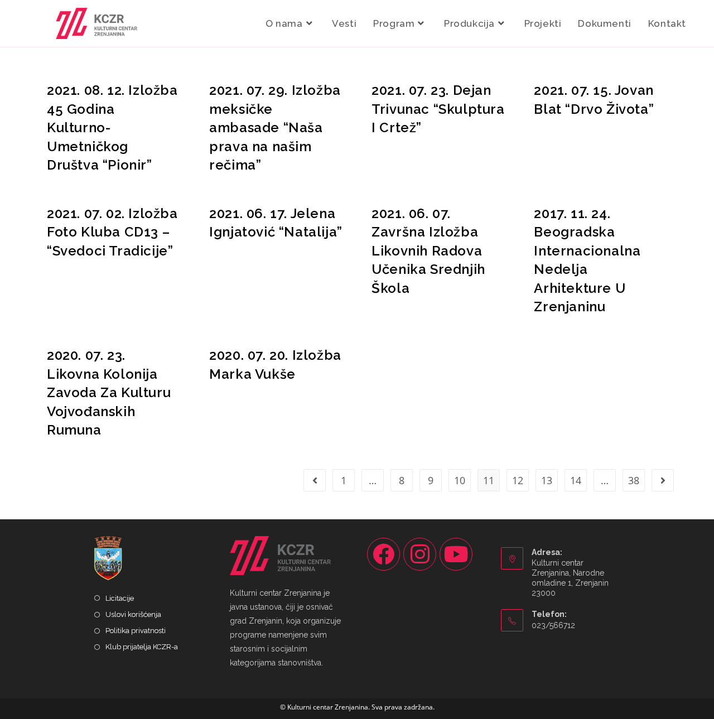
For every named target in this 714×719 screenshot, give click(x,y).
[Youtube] (456, 554)
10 (459, 480)
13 (546, 480)
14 (575, 480)
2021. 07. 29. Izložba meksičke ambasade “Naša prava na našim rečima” (275, 127)
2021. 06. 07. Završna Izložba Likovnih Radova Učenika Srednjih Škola (428, 250)
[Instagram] (419, 554)
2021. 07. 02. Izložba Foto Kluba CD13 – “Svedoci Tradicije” (112, 232)
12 (517, 480)
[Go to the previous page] (314, 480)
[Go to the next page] (663, 480)
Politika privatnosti (135, 630)
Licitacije (119, 598)
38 (633, 480)
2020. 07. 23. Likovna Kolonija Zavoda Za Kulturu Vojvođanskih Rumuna (109, 392)
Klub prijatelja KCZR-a (141, 647)
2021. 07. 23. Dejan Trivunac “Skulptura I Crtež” (438, 109)
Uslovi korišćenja (133, 614)
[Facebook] (383, 554)
